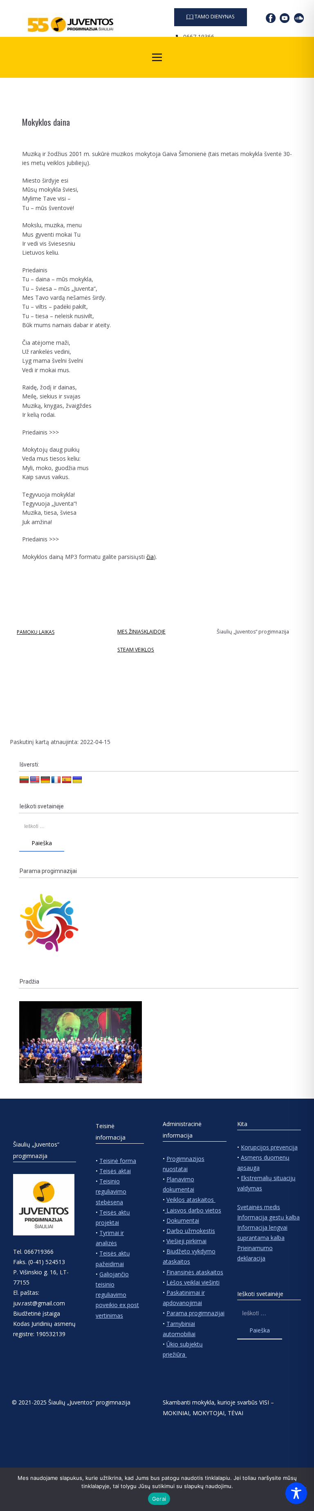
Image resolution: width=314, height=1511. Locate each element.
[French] (56, 780)
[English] (35, 780)
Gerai (159, 1498)
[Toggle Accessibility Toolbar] (296, 1493)
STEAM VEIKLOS (135, 649)
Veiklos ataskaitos (190, 1199)
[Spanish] (67, 780)
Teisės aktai (115, 1171)
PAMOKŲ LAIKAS (35, 632)
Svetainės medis (258, 1207)
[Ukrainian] (77, 780)
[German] (45, 780)
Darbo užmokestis (190, 1231)
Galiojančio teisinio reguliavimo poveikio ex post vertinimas (117, 1294)
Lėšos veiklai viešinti (193, 1282)
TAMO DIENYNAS (214, 16)
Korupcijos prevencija (269, 1147)
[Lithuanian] (24, 780)
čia (150, 557)
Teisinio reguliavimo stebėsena (111, 1191)
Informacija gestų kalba (268, 1217)
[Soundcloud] (299, 18)
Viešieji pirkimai (186, 1241)
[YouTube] (284, 18)
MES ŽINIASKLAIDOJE (141, 631)
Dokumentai (182, 1220)
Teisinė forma (117, 1161)
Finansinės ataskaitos (194, 1272)
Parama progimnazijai (195, 1313)
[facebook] (271, 18)
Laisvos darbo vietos (193, 1210)
